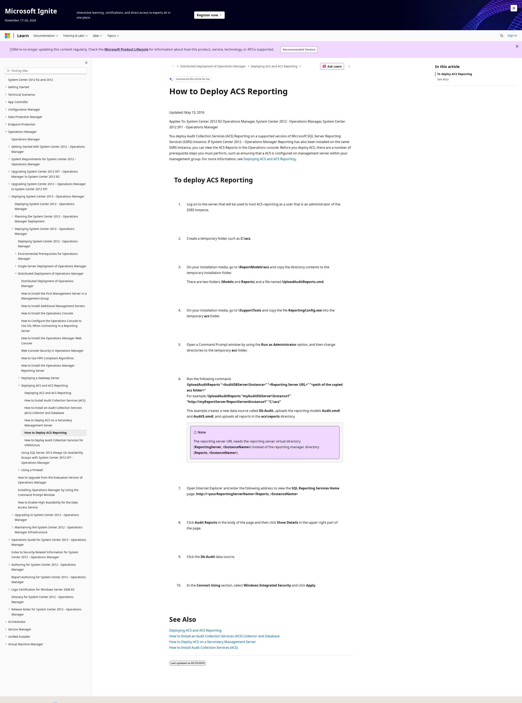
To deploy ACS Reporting (454, 74)
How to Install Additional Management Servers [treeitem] (53, 306)
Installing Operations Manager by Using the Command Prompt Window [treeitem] (48, 492)
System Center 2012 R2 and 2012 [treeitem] (30, 80)
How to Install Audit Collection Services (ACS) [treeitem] (54, 400)
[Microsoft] (7, 35)
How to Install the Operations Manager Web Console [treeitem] (51, 340)
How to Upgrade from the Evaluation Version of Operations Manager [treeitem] (50, 480)
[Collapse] (86, 63)
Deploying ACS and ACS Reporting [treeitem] (47, 393)
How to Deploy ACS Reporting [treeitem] (45, 433)
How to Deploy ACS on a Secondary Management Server (212, 642)
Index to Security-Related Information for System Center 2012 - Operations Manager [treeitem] (44, 554)
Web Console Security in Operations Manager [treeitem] (52, 351)
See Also (443, 79)
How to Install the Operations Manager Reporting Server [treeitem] (48, 368)
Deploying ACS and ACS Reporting (274, 66)
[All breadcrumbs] (172, 66)
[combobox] (46, 71)
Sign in (512, 35)
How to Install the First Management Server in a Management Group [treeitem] (54, 296)
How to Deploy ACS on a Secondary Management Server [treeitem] (48, 422)
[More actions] (349, 66)
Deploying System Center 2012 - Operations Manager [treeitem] (44, 206)
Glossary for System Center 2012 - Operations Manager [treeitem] (42, 599)
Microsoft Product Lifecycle (126, 49)
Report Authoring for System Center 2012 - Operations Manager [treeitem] (48, 579)
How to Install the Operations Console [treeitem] (47, 313)
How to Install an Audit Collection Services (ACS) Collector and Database (224, 636)
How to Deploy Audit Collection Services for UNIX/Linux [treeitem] (53, 442)
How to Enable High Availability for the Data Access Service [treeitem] (48, 504)
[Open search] (502, 35)
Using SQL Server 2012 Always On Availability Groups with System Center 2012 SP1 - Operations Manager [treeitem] (52, 458)
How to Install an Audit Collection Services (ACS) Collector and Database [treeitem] (53, 410)
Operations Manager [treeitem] (25, 139)
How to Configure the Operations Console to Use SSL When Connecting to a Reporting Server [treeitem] (51, 326)
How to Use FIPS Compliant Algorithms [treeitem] (47, 358)
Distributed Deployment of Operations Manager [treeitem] (47, 283)
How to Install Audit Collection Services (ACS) (203, 647)
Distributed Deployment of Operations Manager (213, 66)
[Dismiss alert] (514, 8)
